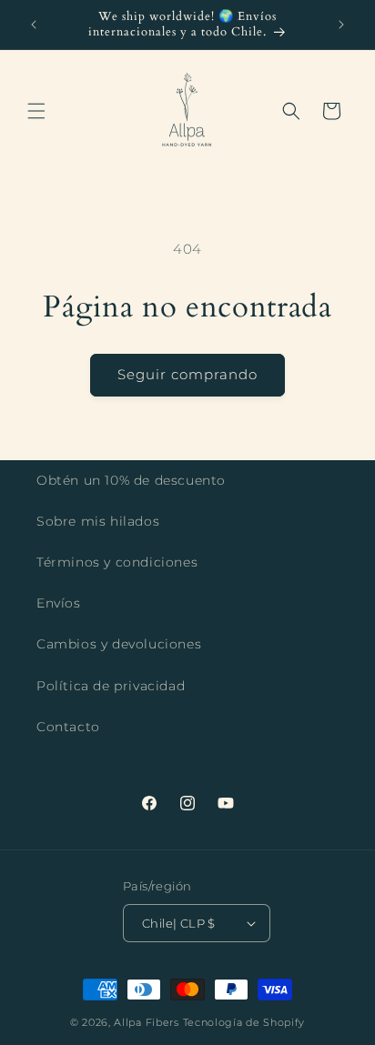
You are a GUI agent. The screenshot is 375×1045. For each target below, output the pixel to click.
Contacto (68, 726)
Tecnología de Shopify (244, 1022)
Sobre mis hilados (97, 521)
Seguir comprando (187, 374)
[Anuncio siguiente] (341, 25)
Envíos (58, 603)
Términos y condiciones (117, 562)
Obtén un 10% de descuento (131, 480)
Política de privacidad (110, 686)
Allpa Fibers (148, 1022)
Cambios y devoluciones (118, 644)
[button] (36, 111)
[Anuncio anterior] (34, 25)
